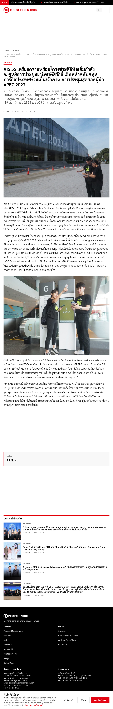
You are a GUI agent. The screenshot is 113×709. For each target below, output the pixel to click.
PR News (16, 51)
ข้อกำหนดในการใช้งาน (67, 640)
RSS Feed (62, 644)
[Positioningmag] (20, 10)
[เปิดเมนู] (106, 10)
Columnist (8, 644)
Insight (7, 658)
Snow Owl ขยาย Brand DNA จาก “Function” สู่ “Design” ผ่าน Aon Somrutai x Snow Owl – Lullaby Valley (64, 548)
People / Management (13, 631)
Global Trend (9, 663)
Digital (6, 640)
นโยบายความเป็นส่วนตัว (68, 635)
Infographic (9, 649)
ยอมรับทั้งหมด (100, 700)
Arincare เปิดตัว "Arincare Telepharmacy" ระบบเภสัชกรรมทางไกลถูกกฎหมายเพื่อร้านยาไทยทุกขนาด (65, 568)
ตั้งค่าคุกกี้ (68, 700)
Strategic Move (10, 654)
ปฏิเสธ (83, 700)
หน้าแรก (6, 51)
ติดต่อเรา (62, 631)
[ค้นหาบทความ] (99, 10)
